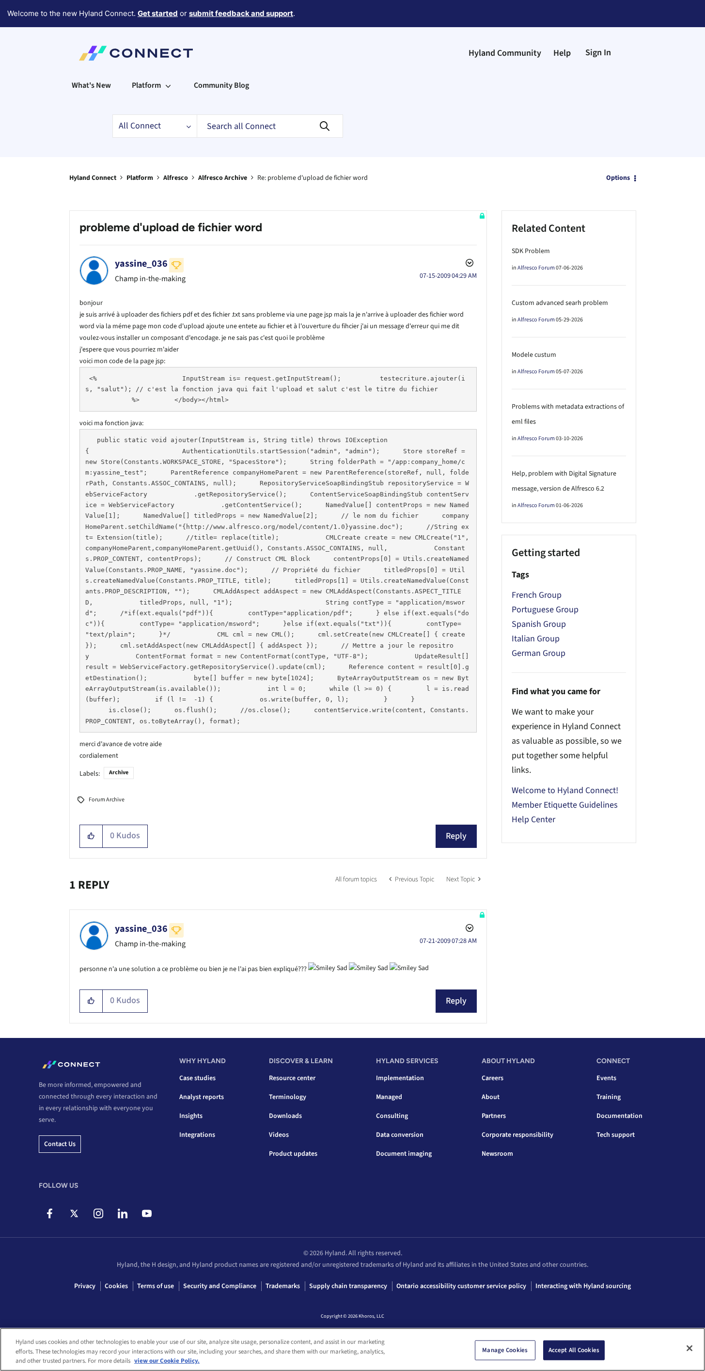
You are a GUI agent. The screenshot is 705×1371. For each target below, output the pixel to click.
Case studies (197, 1078)
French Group (537, 595)
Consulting (392, 1116)
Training (608, 1097)
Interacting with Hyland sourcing (583, 1286)
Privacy (84, 1286)
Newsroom (497, 1154)
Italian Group (536, 639)
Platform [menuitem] (146, 85)
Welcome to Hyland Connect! (565, 790)
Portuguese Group (545, 610)
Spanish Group (539, 624)
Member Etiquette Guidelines (565, 805)
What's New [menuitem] (91, 85)
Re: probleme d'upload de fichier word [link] (312, 178)
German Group (538, 653)
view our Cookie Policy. (167, 1360)
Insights (191, 1116)
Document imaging (404, 1154)
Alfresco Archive (222, 178)
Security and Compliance (219, 1286)
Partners (494, 1116)
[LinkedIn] (122, 1213)
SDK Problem (531, 251)
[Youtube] (146, 1213)
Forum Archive (107, 800)
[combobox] (270, 126)
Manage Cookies (505, 1349)
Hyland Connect (92, 178)
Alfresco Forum (536, 268)
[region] (352, 1349)
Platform (139, 178)
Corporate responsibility (517, 1135)
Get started (158, 13)
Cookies (116, 1286)
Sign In (598, 53)
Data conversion (399, 1135)
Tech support (615, 1135)
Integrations (197, 1135)
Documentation (619, 1116)
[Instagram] (98, 1213)
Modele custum (534, 355)
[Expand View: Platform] (168, 85)
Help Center (533, 819)
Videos (279, 1135)
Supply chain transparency (348, 1286)
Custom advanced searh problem (560, 303)
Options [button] (618, 178)
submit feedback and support (241, 13)
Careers (492, 1078)
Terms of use (155, 1286)
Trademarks (283, 1286)
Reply (456, 836)
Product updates (293, 1154)
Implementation (400, 1078)
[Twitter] (74, 1213)
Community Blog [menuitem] (221, 85)
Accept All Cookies (573, 1349)
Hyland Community (505, 53)
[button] (91, 836)
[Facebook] (50, 1213)
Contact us (60, 1144)
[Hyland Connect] (136, 53)
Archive (118, 772)
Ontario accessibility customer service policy (461, 1286)
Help (562, 53)
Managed (389, 1097)
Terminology (287, 1097)
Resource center (292, 1078)
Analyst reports (201, 1097)
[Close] (689, 1348)
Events (606, 1078)
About (491, 1097)
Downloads (285, 1116)
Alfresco (175, 178)
